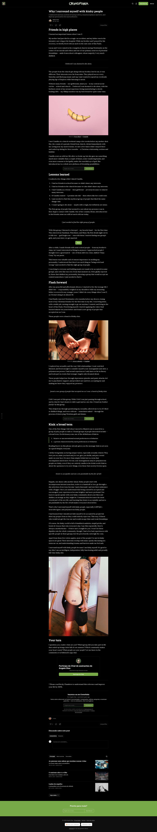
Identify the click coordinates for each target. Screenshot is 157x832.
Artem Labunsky (77, 361)
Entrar (152, 3)
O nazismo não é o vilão (58, 772)
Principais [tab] (52, 756)
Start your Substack (73, 824)
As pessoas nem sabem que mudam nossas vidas (67, 761)
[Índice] (2, 416)
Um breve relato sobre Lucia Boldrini (59, 763)
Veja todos (53, 795)
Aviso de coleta (91, 820)
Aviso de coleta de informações (81, 710)
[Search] (132, 3)
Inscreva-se (143, 3)
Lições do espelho (55, 784)
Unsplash (85, 136)
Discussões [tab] (68, 756)
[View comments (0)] (56, 25)
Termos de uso (88, 709)
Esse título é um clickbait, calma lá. (58, 775)
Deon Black (77, 136)
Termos (84, 820)
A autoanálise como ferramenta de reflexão (61, 786)
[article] (78, 764)
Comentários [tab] (53, 736)
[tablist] (56, 736)
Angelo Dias (56, 19)
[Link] (46, 29)
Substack (71, 828)
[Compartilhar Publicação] (136, 3)
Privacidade (77, 820)
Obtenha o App (86, 824)
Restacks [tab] (60, 736)
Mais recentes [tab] (60, 756)
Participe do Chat (78, 674)
